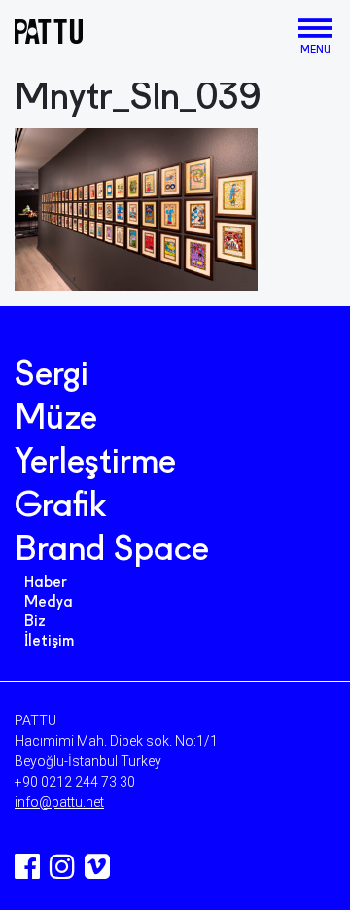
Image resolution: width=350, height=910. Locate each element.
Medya (48, 603)
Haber (45, 583)
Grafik (60, 507)
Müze (56, 420)
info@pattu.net (59, 802)
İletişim (49, 641)
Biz (35, 622)
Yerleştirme (95, 463)
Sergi (51, 376)
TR (282, 32)
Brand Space (112, 551)
